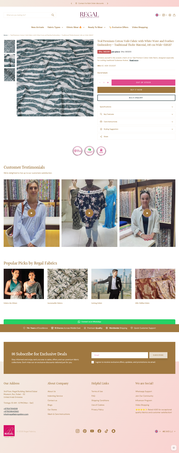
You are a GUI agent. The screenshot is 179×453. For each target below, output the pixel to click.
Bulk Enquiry (136, 98)
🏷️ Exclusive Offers (118, 27)
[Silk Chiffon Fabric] (155, 284)
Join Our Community (144, 396)
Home (5, 35)
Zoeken (53, 15)
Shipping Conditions (100, 400)
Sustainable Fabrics (55, 303)
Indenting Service (55, 396)
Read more (134, 60)
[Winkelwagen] (174, 15)
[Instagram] (77, 431)
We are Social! (144, 383)
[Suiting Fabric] (111, 284)
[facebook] (99, 431)
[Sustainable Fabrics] (67, 284)
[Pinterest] (85, 431)
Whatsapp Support (143, 391)
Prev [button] (71, 3)
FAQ (93, 396)
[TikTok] (106, 431)
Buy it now (136, 90)
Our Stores (52, 409)
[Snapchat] (113, 431)
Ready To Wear (95, 27)
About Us (52, 391)
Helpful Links (100, 383)
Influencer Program (143, 400)
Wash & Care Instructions (59, 414)
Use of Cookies (97, 405)
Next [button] (107, 3)
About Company (58, 383)
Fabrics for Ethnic (10, 303)
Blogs (50, 405)
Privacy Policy (97, 409)
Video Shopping (140, 27)
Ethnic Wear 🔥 (74, 27)
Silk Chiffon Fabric (142, 303)
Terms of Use (97, 391)
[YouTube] (92, 431)
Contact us (52, 400)
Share (106, 136)
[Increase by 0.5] (107, 82)
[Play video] (32, 213)
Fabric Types (54, 27)
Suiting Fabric (96, 303)
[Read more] (164, 15)
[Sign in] (170, 15)
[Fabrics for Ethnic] (24, 284)
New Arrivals (37, 27)
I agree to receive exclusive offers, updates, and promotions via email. (125, 362)
